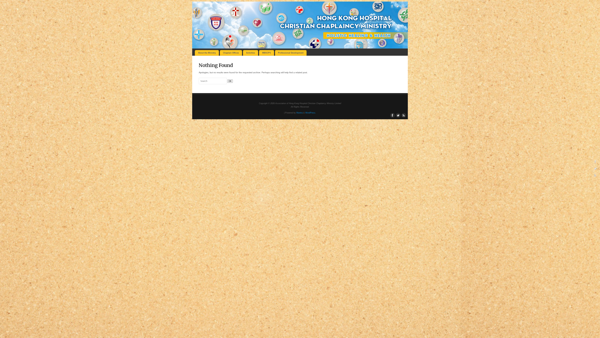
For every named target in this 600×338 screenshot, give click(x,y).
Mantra (299, 113)
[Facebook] (392, 7)
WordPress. (310, 113)
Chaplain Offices (231, 53)
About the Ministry (207, 53)
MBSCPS (266, 53)
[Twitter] (397, 7)
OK (229, 81)
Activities (250, 53)
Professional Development (290, 53)
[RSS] (403, 7)
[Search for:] (213, 81)
